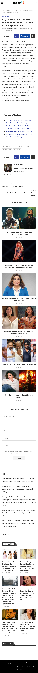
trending (17, 150)
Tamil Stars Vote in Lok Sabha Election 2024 (19, 364)
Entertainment (6, 16)
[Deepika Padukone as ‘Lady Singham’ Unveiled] (19, 381)
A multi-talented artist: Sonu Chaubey (19, 131)
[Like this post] (17, 36)
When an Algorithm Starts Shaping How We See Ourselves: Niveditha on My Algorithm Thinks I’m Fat (19, 513)
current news (18, 146)
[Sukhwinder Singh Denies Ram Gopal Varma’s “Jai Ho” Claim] (19, 218)
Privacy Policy (21, 667)
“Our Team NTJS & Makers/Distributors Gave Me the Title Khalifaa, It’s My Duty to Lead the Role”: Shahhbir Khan (18, 523)
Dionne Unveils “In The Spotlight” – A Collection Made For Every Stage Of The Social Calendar (9, 566)
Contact (31, 667)
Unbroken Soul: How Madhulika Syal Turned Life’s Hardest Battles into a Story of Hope (28, 626)
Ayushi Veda (13, 29)
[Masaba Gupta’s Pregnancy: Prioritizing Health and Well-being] (19, 317)
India (27, 146)
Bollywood (7, 146)
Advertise (19, 669)
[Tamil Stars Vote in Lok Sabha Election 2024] (19, 350)
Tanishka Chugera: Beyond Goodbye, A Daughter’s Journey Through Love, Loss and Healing (17, 489)
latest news (7, 150)
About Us (11, 667)
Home (4, 10)
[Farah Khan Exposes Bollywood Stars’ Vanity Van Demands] (19, 284)
